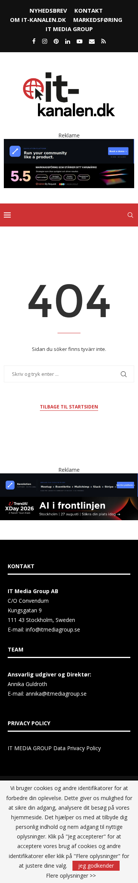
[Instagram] (44, 41)
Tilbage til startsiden (69, 406)
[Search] (130, 215)
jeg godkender (96, 865)
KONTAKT (88, 10)
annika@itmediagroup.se (56, 693)
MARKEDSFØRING (97, 19)
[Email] (92, 41)
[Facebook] (34, 41)
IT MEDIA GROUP (69, 29)
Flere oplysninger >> (71, 875)
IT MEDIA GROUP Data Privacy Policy (54, 748)
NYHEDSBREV (48, 10)
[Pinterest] (56, 41)
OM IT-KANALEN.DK (38, 19)
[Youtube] (79, 41)
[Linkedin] (67, 41)
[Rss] (103, 41)
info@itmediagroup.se (53, 629)
